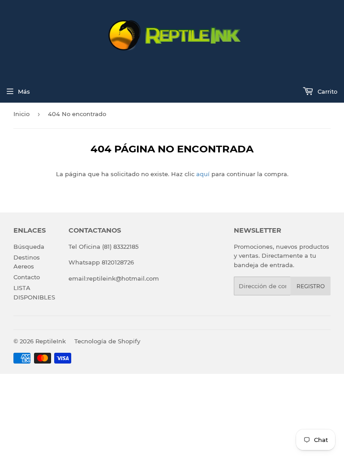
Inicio (21, 113)
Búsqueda (28, 246)
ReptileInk (50, 341)
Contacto (26, 277)
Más (24, 91)
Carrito (326, 91)
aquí (203, 174)
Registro (311, 286)
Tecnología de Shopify (107, 341)
